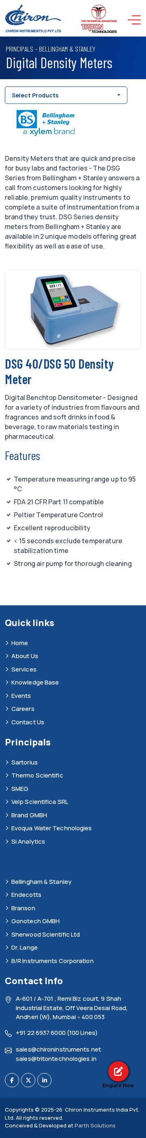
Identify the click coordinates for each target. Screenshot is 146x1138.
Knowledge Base (35, 682)
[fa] (12, 1080)
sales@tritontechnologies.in (56, 1058)
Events (21, 695)
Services (23, 669)
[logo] (61, 19)
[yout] (44, 1080)
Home (19, 643)
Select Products (35, 95)
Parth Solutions (94, 1125)
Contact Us (27, 722)
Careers (22, 708)
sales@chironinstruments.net (58, 1049)
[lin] (28, 1080)
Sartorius (24, 762)
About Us (24, 656)
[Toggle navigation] (136, 19)
